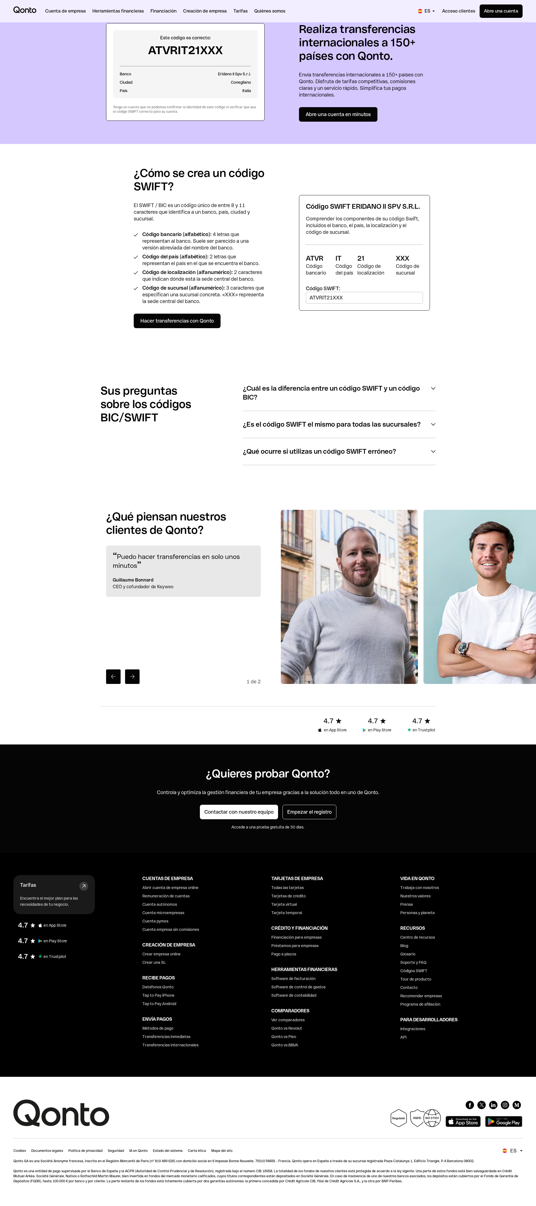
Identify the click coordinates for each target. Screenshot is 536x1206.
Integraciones (412, 1029)
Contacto (409, 987)
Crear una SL (154, 962)
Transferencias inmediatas (166, 1036)
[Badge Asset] (470, 1105)
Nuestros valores (415, 896)
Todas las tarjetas (287, 887)
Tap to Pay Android (159, 1003)
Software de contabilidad (293, 995)
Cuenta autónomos (159, 904)
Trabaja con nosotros (419, 887)
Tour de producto (415, 979)
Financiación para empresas (296, 937)
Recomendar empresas (421, 996)
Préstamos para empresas (295, 945)
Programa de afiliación (420, 1004)
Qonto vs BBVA (284, 1045)
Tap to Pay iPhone (158, 995)
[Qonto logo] (24, 9)
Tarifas (28, 885)
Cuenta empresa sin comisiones (170, 929)
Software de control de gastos (298, 987)
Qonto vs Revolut (286, 1028)
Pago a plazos (283, 954)
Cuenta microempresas (163, 912)
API (403, 1037)
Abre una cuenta (501, 11)
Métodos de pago (157, 1028)
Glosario (407, 954)
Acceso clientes (458, 11)
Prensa (406, 904)
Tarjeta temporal (286, 912)
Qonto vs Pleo (283, 1036)
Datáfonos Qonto (158, 987)
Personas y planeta (417, 912)
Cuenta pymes (155, 921)
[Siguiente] (132, 676)
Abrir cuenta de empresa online (170, 887)
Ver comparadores (288, 1020)
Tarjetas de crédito (288, 896)
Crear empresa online (161, 954)
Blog (404, 945)
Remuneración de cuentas (166, 896)
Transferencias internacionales (170, 1045)
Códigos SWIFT (413, 971)
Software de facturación (293, 978)
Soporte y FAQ (413, 962)
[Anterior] (113, 676)
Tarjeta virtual (284, 904)
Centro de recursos (417, 937)
